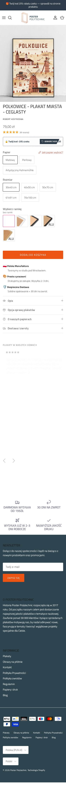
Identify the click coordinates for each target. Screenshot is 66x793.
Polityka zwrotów (12, 678)
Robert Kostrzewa (13, 119)
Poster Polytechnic (18, 770)
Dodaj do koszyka (33, 255)
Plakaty (7, 656)
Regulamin (9, 684)
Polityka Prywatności (14, 673)
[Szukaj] (11, 18)
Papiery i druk (10, 689)
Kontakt (7, 667)
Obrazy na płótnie (13, 662)
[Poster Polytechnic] (33, 17)
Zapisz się (13, 578)
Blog (5, 695)
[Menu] (4, 18)
